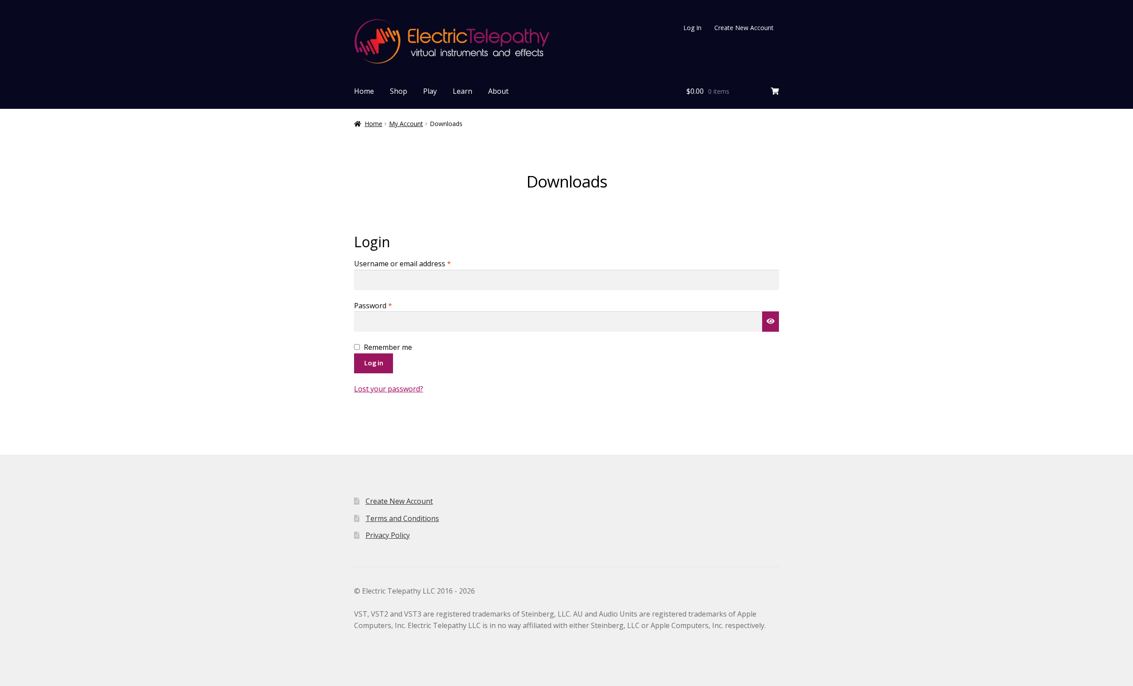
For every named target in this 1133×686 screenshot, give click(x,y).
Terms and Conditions (402, 518)
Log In (692, 27)
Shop (398, 91)
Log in (373, 362)
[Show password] (770, 321)
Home (364, 91)
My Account (406, 123)
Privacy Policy (388, 535)
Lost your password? (388, 389)
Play (430, 91)
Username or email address (417, 263)
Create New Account (744, 27)
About (498, 91)
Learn (462, 91)
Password (387, 305)
